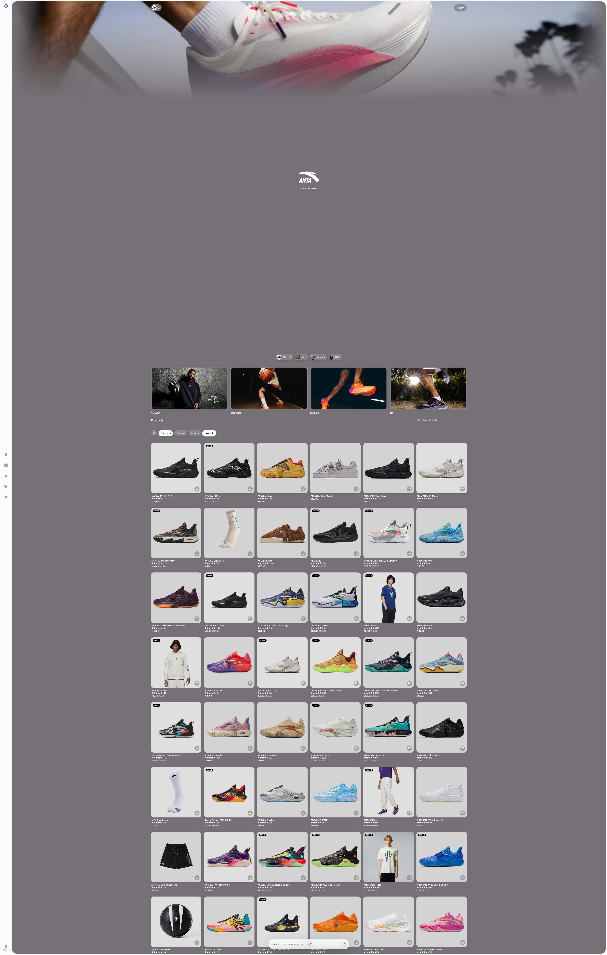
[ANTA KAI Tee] (388, 597)
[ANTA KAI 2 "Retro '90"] (388, 727)
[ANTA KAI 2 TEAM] (229, 922)
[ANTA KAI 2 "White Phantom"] (441, 792)
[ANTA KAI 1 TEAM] (229, 468)
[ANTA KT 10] (335, 533)
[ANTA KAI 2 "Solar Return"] (176, 533)
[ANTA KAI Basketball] (176, 922)
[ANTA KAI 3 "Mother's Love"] (441, 922)
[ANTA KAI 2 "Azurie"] (229, 727)
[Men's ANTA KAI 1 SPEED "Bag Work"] (388, 533)
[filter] (154, 433)
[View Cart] (6, 476)
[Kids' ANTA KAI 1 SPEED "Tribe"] (229, 792)
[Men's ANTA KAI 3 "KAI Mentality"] (282, 597)
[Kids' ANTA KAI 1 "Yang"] (282, 662)
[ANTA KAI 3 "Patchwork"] (441, 662)
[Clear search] (344, 944)
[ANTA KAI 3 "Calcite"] (335, 922)
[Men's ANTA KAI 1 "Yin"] (176, 468)
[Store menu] (156, 7)
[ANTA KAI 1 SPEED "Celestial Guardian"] (388, 662)
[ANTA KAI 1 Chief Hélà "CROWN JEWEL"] (176, 597)
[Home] (6, 454)
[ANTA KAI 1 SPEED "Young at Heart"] (335, 662)
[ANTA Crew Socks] (176, 792)
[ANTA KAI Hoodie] (176, 662)
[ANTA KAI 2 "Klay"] (441, 533)
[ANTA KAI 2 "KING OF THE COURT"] (441, 857)
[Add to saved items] (196, 488)
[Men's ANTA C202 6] (335, 727)
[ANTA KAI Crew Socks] (229, 533)
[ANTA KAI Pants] (388, 792)
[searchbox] (308, 944)
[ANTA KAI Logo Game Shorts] (176, 857)
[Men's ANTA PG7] (441, 597)
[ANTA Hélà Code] (282, 468)
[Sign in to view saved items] (6, 497)
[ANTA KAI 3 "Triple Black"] (441, 727)
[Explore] (6, 465)
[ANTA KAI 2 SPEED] (335, 792)
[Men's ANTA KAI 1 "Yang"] (441, 468)
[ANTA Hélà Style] (282, 533)
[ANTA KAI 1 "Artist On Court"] (229, 857)
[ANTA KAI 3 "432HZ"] (229, 662)
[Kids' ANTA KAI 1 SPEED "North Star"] (282, 922)
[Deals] (6, 486)
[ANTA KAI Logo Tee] (388, 857)
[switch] (180, 433)
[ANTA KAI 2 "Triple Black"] (388, 468)
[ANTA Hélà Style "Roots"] (335, 468)
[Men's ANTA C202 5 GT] (388, 922)
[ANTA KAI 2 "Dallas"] (335, 597)
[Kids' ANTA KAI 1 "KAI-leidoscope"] (176, 727)
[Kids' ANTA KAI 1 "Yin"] (229, 597)
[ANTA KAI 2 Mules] (282, 792)
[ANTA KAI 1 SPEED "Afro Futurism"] (335, 857)
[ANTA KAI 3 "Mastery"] (282, 727)
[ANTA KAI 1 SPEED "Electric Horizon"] (282, 857)
